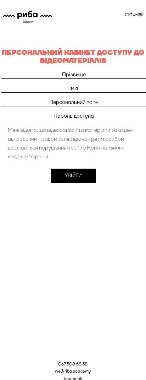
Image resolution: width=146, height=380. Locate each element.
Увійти (73, 175)
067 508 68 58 (73, 364)
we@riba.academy (73, 371)
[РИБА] (27, 17)
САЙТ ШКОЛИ (134, 14)
